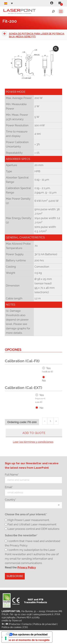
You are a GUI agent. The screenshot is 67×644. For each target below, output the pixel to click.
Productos (14, 624)
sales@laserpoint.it (43, 614)
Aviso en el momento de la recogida (26, 640)
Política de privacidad (44, 624)
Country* (10, 499)
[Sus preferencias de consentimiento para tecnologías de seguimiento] (6, 638)
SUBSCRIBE (15, 576)
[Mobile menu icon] (61, 11)
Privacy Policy (26, 567)
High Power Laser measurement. (29, 520)
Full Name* (12, 474)
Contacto (27, 624)
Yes (47, 369)
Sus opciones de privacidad (30, 634)
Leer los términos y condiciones (33, 441)
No (44, 380)
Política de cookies (11, 627)
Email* (9, 487)
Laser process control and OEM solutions (33, 528)
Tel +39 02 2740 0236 (21, 614)
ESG (25, 627)
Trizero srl (17, 620)
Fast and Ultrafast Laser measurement (32, 524)
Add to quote (33, 433)
